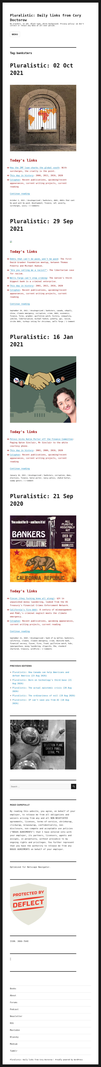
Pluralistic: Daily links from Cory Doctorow (31, 1060)
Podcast (14, 1009)
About (13, 995)
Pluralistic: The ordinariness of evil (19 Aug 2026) (43, 695)
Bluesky (14, 1037)
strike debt (15, 321)
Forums (13, 1002)
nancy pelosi (49, 478)
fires (39, 643)
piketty (53, 319)
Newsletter (16, 1016)
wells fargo (57, 321)
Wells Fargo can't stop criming (28, 278)
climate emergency (25, 313)
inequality (66, 316)
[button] (43, 745)
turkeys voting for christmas (36, 321)
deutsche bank (62, 641)
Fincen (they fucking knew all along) (32, 598)
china (12, 313)
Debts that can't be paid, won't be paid (34, 259)
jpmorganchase (16, 646)
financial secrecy (18, 643)
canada (60, 310)
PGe (54, 646)
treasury (25, 649)
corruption (40, 313)
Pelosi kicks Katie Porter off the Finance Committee (41, 439)
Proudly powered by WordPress (69, 1060)
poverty (61, 203)
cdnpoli (68, 310)
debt (56, 200)
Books (13, 988)
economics (64, 313)
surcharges (15, 206)
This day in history (21, 175)
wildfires (35, 649)
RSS (12, 1023)
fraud (45, 643)
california (15, 641)
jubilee (13, 319)
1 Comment (70, 321)
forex (21, 316)
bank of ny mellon (54, 638)
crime (49, 313)
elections (14, 478)
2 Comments (47, 649)
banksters (47, 200)
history (55, 316)
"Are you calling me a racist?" (28, 270)
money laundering (33, 646)
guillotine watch (42, 316)
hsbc (70, 643)
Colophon (15, 180)
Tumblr (13, 1051)
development (37, 203)
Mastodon (15, 1030)
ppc (60, 319)
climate (25, 641)
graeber (29, 316)
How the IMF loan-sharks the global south (34, 168)
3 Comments (34, 206)
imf (54, 203)
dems (69, 475)
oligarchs (46, 646)
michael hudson (41, 319)
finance (47, 203)
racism (67, 319)
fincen (32, 643)
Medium (13, 1044)
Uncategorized (33, 200)
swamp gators (16, 481)
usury (24, 206)
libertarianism (26, 319)
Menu (15, 34)
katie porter (36, 478)
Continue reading (20, 193)
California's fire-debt (23, 610)
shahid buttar (63, 478)
